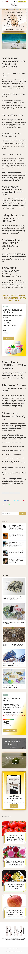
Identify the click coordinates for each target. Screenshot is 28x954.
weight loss (17, 492)
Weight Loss (19, 12)
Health (7, 12)
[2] (5, 535)
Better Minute (19, 948)
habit (3, 492)
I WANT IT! (14, 806)
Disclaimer (8, 951)
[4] (5, 552)
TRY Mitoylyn (8, 338)
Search (3, 510)
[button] (2, 5)
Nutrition (12, 12)
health (7, 492)
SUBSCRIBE (19, 1)
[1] (5, 527)
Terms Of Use (13, 951)
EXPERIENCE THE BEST (10, 730)
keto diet (11, 492)
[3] (5, 544)
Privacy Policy (19, 951)
